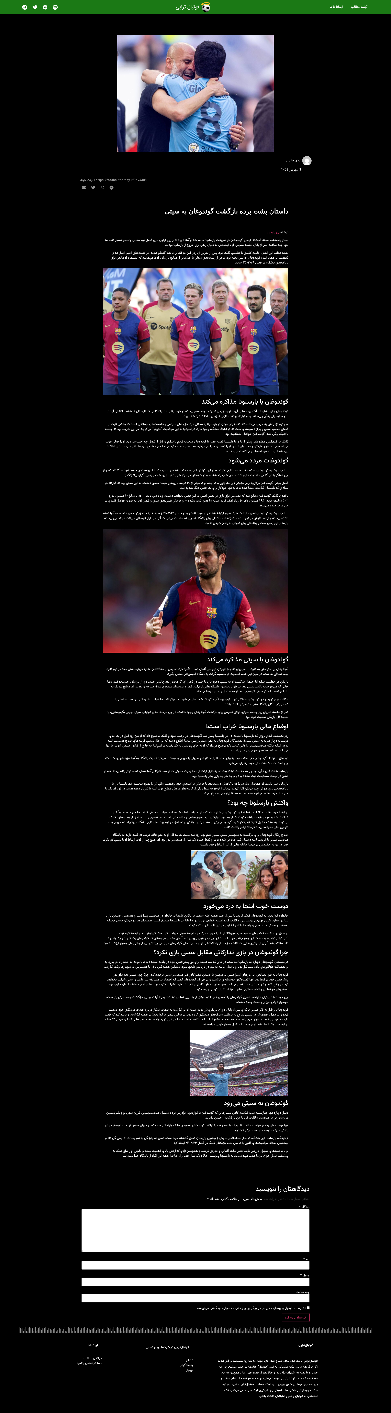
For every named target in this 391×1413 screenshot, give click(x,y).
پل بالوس (273, 232)
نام (306, 1259)
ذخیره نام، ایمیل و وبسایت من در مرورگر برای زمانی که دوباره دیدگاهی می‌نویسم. (251, 1308)
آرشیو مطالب (359, 7)
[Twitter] (35, 7)
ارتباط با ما (336, 7)
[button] (111, 187)
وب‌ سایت (303, 1291)
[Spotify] (55, 7)
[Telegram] (25, 7)
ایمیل (305, 1275)
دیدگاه (304, 1207)
